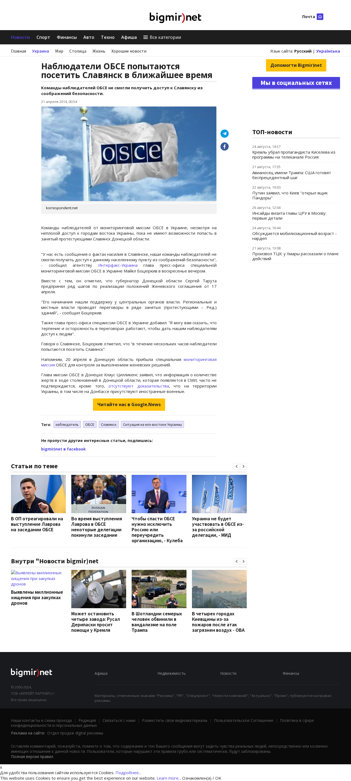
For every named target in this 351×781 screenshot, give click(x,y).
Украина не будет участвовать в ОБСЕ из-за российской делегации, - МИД (218, 526)
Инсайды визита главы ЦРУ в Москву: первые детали (289, 215)
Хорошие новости (128, 51)
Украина (40, 51)
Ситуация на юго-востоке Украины (152, 424)
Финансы (67, 37)
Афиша (129, 37)
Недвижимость (171, 673)
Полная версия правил (32, 756)
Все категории (165, 37)
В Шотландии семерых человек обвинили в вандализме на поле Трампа (157, 621)
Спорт (43, 37)
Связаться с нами (119, 720)
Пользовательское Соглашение (243, 720)
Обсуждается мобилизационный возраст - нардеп (294, 236)
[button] (236, 466)
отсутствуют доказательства (139, 386)
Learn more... (169, 778)
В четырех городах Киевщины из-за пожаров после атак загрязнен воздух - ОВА (218, 621)
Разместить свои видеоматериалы (174, 720)
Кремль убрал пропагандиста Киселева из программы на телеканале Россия (293, 154)
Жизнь (98, 51)
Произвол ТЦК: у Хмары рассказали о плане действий (295, 256)
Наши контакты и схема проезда (41, 720)
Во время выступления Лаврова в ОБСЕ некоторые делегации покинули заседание (96, 526)
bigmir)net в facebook (63, 449)
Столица (77, 51)
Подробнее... (128, 772)
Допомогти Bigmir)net (296, 65)
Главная (18, 51)
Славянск (109, 424)
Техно (108, 37)
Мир (59, 51)
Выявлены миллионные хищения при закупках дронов (37, 597)
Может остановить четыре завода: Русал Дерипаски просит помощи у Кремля (95, 621)
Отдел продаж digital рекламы (75, 733)
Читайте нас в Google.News (129, 404)
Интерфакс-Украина (118, 265)
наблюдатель (67, 424)
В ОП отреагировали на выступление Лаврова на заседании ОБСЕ (37, 524)
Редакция (87, 720)
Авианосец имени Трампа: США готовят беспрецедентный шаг (291, 175)
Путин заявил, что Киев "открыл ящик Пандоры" (290, 195)
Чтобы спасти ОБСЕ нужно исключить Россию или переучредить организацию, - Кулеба (157, 529)
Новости (20, 37)
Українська (328, 51)
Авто (88, 37)
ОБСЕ (89, 424)
